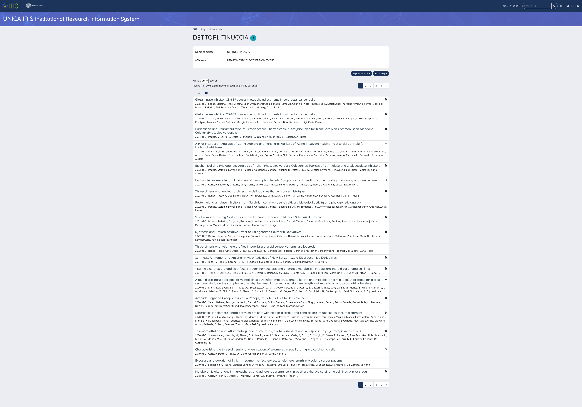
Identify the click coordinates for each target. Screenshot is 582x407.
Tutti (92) (380, 73)
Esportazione (360, 73)
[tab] (199, 93)
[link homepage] (11, 6)
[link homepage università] (34, 6)
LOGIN (575, 6)
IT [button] (561, 6)
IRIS (195, 29)
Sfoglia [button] (514, 6)
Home (504, 6)
